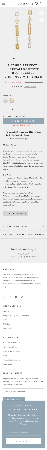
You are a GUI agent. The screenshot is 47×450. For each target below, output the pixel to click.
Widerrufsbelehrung (11, 342)
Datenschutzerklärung (12, 351)
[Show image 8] (33, 58)
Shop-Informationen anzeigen (17, 139)
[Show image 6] (27, 58)
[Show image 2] (16, 58)
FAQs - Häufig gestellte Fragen (16, 315)
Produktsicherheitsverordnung (23, 235)
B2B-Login (7, 324)
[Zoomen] (41, 13)
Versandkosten (30, 86)
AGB (5, 355)
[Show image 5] (24, 58)
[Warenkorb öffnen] (41, 3)
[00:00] (23, 30)
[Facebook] (4, 296)
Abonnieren (23, 441)
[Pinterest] (16, 296)
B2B (5, 320)
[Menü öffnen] (3, 4)
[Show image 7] (30, 58)
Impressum (7, 364)
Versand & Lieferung (15, 227)
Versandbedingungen (11, 360)
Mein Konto (8, 328)
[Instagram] (10, 296)
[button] (44, 3)
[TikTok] (22, 296)
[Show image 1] (13, 58)
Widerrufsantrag (10, 347)
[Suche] (32, 3)
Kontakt (6, 311)
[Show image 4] (22, 58)
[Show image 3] (19, 58)
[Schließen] (42, 404)
